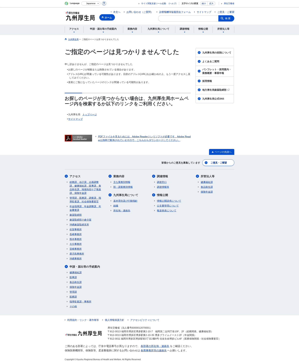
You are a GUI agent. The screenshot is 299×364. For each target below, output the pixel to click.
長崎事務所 (76, 234)
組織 (115, 205)
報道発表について (166, 210)
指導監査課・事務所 (80, 301)
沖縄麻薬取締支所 (79, 224)
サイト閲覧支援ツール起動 (153, 3)
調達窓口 (162, 182)
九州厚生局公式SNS (213, 98)
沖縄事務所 (76, 258)
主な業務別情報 (121, 182)
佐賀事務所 (76, 229)
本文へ (116, 12)
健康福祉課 (76, 272)
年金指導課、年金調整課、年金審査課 (85, 208)
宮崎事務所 (76, 248)
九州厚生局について (125, 195)
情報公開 (162, 195)
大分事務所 (76, 244)
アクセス (75, 176)
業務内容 (118, 176)
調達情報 (162, 176)
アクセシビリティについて (144, 320)
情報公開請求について (169, 200)
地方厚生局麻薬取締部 (214, 89)
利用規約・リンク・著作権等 (83, 320)
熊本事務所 (76, 239)
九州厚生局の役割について (216, 52)
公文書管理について (168, 205)
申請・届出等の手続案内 (85, 266)
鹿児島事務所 (77, 253)
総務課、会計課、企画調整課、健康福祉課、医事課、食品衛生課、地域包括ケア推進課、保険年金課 (85, 187)
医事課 (73, 277)
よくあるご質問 (210, 61)
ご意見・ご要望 (225, 12)
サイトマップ (204, 12)
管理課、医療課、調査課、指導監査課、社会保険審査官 (85, 199)
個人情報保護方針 (114, 320)
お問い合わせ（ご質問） (139, 12)
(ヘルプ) (172, 3)
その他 (73, 306)
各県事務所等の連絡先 (154, 350)
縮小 (204, 3)
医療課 (73, 296)
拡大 (211, 3)
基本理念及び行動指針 (125, 200)
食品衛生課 (76, 282)
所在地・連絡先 (121, 210)
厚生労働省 (229, 3)
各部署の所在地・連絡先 (155, 346)
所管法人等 (208, 176)
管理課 (73, 291)
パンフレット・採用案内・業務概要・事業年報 (216, 71)
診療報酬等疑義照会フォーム (175, 12)
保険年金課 (76, 287)
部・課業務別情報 (123, 187)
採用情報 (207, 81)
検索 (228, 18)
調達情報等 (163, 187)
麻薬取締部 (76, 214)
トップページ (89, 114)
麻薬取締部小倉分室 (80, 219)
